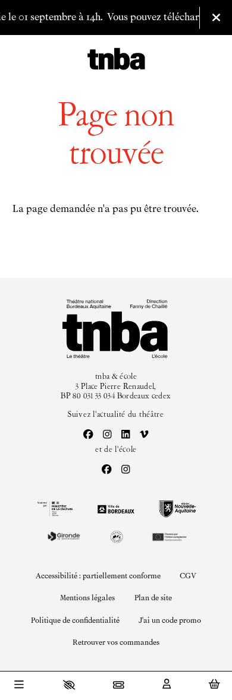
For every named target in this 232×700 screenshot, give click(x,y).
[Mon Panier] (214, 685)
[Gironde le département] (63, 536)
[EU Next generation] (168, 536)
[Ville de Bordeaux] (116, 509)
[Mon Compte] (166, 685)
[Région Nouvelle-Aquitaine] (177, 509)
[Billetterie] (118, 684)
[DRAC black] (54, 509)
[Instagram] (107, 435)
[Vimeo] (144, 435)
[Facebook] (88, 435)
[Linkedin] (126, 435)
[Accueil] (116, 59)
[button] (69, 684)
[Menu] (19, 685)
